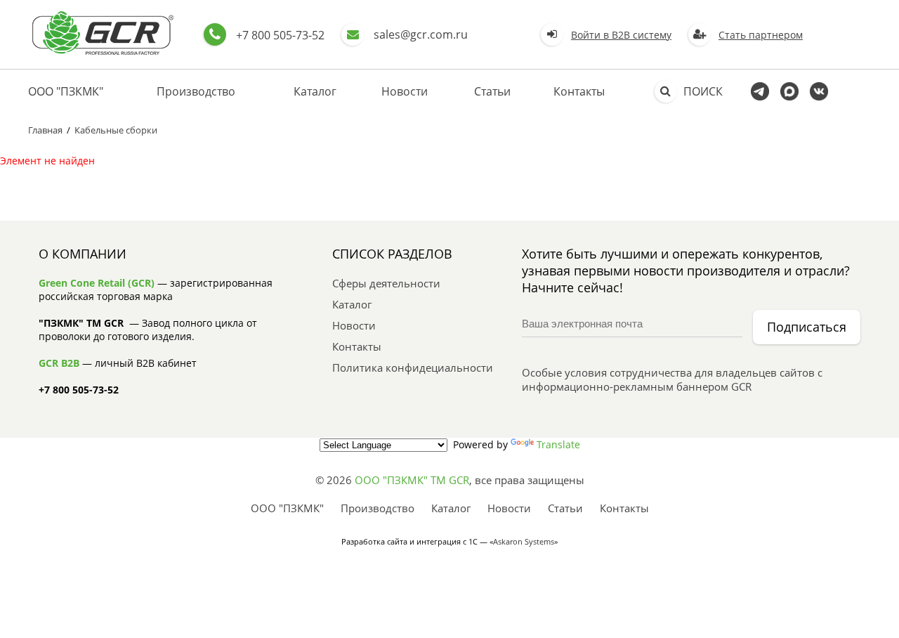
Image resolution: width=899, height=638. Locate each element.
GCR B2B (59, 363)
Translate (558, 444)
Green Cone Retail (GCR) (97, 282)
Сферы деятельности (386, 283)
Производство (196, 91)
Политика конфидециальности (412, 367)
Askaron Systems (523, 541)
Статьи (492, 91)
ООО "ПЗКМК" (65, 91)
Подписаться (806, 326)
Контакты (579, 91)
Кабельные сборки (115, 130)
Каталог (315, 91)
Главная (45, 130)
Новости (404, 91)
